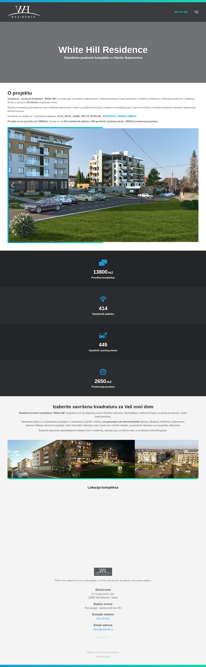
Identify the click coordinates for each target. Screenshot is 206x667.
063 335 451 (103, 618)
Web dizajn (103, 657)
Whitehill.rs (91, 652)
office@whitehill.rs (103, 629)
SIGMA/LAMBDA (126, 116)
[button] (13, 185)
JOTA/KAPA (109, 116)
